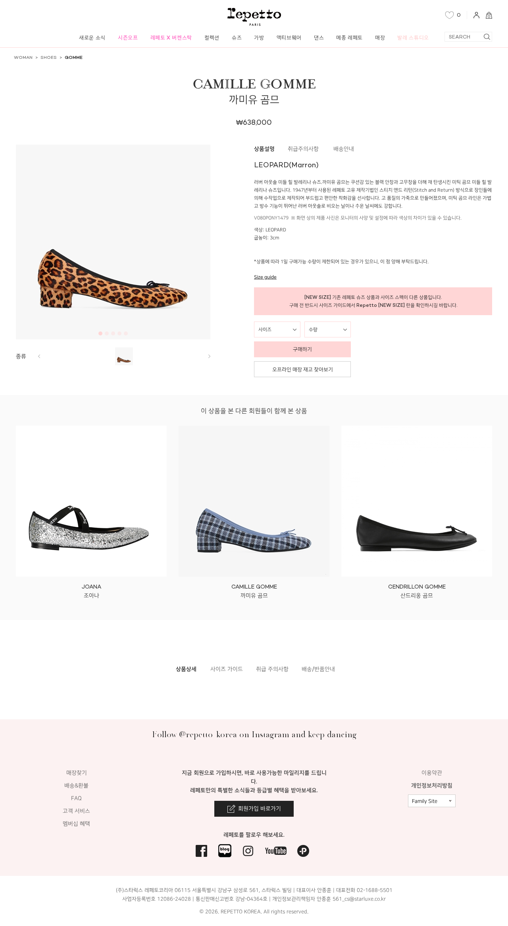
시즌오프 (128, 38)
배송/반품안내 (318, 669)
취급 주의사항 (272, 669)
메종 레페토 (349, 38)
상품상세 (186, 669)
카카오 (303, 850)
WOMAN (23, 57)
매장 (380, 38)
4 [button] (119, 333)
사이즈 (264, 329)
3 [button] (113, 333)
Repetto (254, 17)
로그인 (476, 15)
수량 (313, 329)
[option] (113, 242)
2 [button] (107, 333)
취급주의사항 (303, 148)
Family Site (424, 801)
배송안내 (343, 148)
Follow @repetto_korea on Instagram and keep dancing (254, 734)
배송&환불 (76, 785)
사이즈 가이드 (226, 669)
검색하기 (487, 36)
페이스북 (201, 850)
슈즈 (237, 38)
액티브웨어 (289, 38)
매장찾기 (76, 773)
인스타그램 (248, 850)
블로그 (224, 850)
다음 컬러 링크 (39, 356)
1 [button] (100, 333)
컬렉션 (211, 38)
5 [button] (126, 333)
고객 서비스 (76, 811)
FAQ (76, 798)
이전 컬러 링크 (209, 356)
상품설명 (264, 148)
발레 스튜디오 (413, 38)
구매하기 (302, 349)
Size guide (265, 277)
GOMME (74, 57)
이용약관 (431, 773)
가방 (259, 38)
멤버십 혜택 (76, 824)
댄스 (319, 38)
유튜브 (276, 850)
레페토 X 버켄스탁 (171, 38)
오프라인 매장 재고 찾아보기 (302, 369)
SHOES (48, 57)
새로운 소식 (92, 38)
